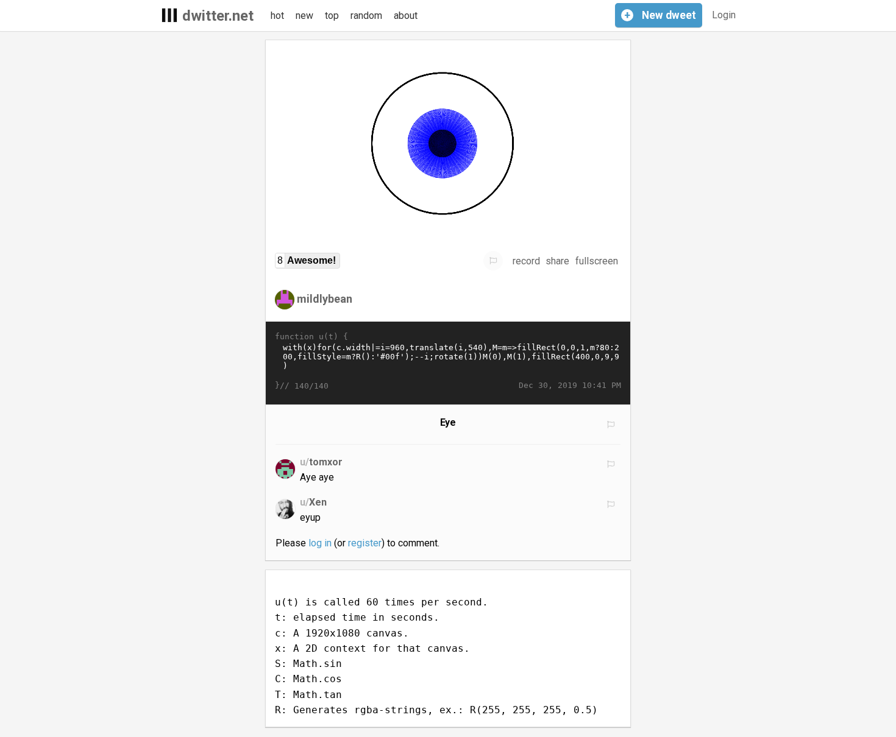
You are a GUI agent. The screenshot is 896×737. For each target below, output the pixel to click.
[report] (493, 260)
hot (277, 15)
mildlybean (324, 298)
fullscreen (596, 261)
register (365, 543)
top (332, 15)
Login (724, 15)
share (557, 261)
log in (320, 543)
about (406, 15)
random (366, 15)
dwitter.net (218, 15)
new (304, 15)
